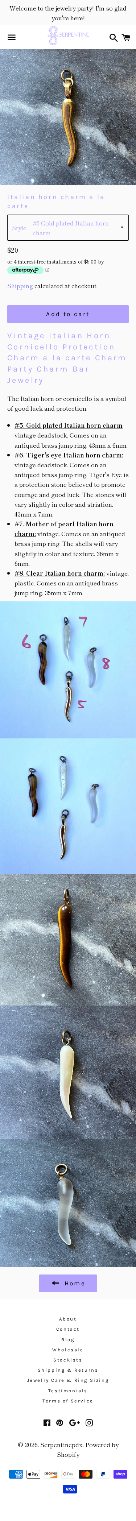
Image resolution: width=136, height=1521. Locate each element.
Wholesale (67, 1349)
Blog (67, 1339)
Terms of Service (68, 1401)
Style (19, 227)
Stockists (67, 1360)
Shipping (20, 285)
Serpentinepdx (61, 1444)
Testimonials (68, 1390)
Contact (68, 1329)
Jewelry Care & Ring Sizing (68, 1380)
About (68, 1319)
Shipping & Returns (68, 1370)
